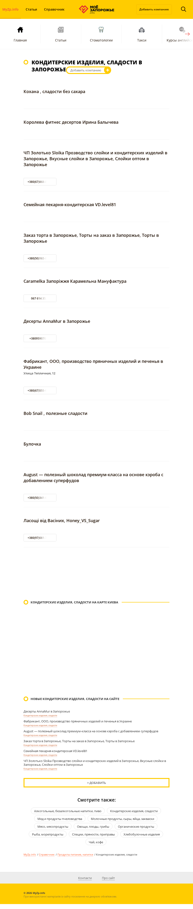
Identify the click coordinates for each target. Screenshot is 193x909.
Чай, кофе (96, 842)
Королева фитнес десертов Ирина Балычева (71, 122)
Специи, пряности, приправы (93, 834)
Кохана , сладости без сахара (54, 91)
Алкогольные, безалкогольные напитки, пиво (67, 811)
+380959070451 (40, 338)
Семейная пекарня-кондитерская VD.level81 (70, 204)
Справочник (54, 9)
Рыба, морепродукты (47, 834)
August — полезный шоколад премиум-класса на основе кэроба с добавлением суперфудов (91, 731)
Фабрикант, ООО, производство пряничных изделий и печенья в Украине (78, 721)
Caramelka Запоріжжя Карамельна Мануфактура (75, 281)
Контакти (85, 878)
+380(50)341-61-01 (40, 498)
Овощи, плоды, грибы (93, 826)
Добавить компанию (154, 9)
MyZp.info (30, 854)
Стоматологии (101, 40)
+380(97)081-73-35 (40, 538)
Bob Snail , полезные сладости (55, 413)
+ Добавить (96, 783)
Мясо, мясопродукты (52, 826)
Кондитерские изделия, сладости (40, 715)
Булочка (32, 444)
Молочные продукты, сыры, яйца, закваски (122, 819)
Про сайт (108, 878)
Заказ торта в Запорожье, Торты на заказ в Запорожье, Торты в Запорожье (79, 741)
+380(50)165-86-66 (40, 258)
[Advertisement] (96, 574)
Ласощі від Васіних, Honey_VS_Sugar (62, 520)
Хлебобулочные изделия (142, 834)
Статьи (31, 9)
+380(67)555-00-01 (40, 391)
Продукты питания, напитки (75, 854)
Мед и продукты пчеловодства (59, 819)
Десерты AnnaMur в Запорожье (57, 321)
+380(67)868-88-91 (40, 182)
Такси (141, 40)
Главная (20, 40)
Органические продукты (136, 826)
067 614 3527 (40, 298)
